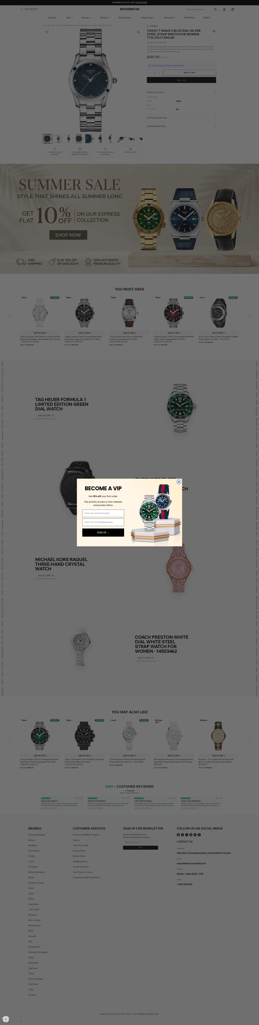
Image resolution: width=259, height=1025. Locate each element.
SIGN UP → (103, 532)
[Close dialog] (179, 482)
